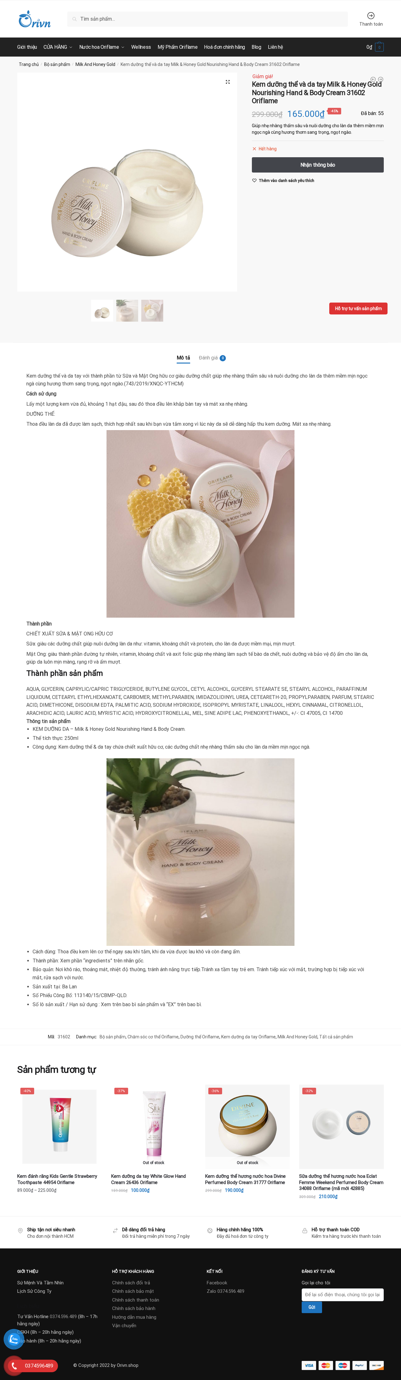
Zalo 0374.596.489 (225, 1291)
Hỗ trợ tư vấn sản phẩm (358, 308)
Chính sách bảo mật (133, 1291)
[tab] (183, 353)
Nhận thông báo (153, 1209)
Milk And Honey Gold (95, 64)
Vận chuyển (124, 1325)
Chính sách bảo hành (133, 1308)
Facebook (217, 1283)
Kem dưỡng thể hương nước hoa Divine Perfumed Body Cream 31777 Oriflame (245, 1179)
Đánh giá (208, 358)
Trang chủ (29, 64)
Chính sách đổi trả (131, 1283)
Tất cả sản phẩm (336, 1036)
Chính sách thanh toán (135, 1300)
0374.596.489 (63, 1316)
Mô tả (183, 358)
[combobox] (207, 19)
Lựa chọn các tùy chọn (60, 1209)
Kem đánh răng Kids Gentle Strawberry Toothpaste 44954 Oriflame (57, 1179)
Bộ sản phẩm (57, 64)
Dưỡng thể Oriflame (199, 1036)
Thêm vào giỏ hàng (341, 1209)
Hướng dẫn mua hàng (134, 1317)
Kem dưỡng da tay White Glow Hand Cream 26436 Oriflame (148, 1179)
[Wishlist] (92, 1094)
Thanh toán (371, 24)
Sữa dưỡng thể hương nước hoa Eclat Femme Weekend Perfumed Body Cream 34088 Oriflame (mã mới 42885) (341, 1182)
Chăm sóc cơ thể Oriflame (153, 1036)
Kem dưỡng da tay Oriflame (248, 1036)
